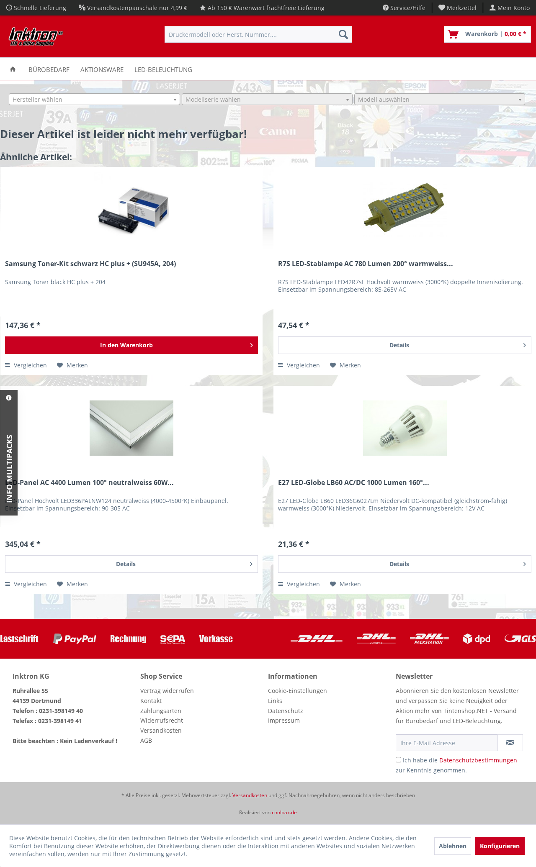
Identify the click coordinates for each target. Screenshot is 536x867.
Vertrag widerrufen (167, 691)
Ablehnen (452, 846)
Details (399, 345)
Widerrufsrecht (161, 720)
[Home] (12, 69)
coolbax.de (284, 812)
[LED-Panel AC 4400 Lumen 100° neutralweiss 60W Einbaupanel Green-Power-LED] (131, 428)
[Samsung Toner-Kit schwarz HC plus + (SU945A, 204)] (131, 209)
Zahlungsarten (160, 711)
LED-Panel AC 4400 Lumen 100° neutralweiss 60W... (89, 482)
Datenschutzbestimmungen (478, 760)
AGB (146, 740)
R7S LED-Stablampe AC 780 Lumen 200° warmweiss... (365, 263)
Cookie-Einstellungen (297, 691)
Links (275, 701)
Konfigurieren (500, 846)
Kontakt (151, 701)
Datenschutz (285, 711)
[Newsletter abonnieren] (510, 742)
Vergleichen (29, 365)
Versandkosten (161, 730)
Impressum (284, 720)
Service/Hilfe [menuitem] (407, 8)
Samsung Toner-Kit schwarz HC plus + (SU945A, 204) (90, 263)
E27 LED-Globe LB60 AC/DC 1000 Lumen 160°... (353, 482)
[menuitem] (457, 8)
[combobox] (94, 99)
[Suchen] (343, 34)
